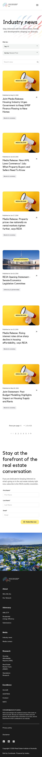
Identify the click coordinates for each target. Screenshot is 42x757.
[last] (31, 433)
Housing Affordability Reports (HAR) (8, 658)
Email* (5, 510)
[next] (28, 433)
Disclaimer (6, 734)
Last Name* (6, 500)
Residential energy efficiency (8, 618)
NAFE (5, 702)
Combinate (11, 753)
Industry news (7, 637)
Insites (27, 753)
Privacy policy (7, 728)
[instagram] (13, 741)
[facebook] (4, 741)
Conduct (5, 698)
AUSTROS (6, 694)
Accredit (5, 690)
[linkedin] (9, 741)
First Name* (6, 490)
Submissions (7, 623)
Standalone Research (6, 674)
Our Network (7, 598)
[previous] (13, 433)
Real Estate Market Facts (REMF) (7, 667)
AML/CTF (6, 612)
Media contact (7, 641)
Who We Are (7, 594)
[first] (11, 433)
